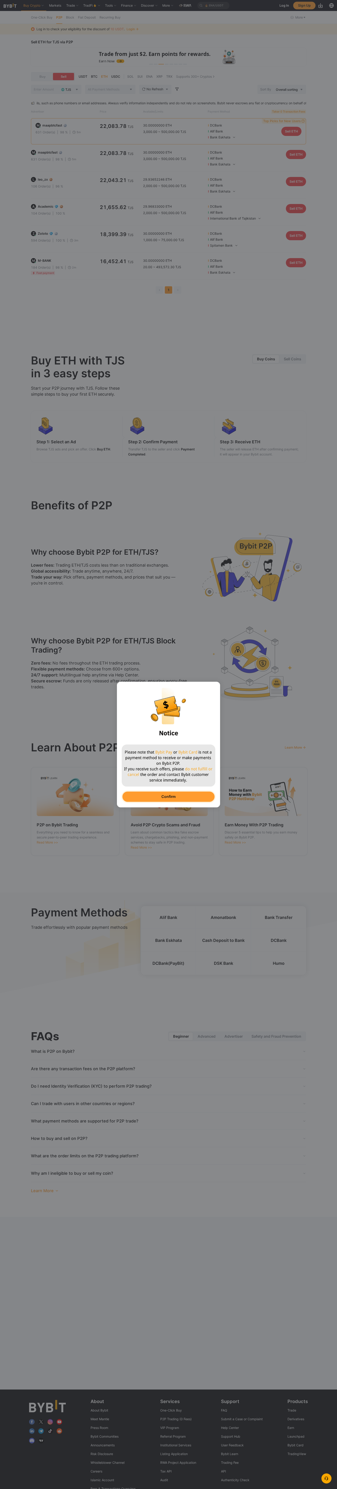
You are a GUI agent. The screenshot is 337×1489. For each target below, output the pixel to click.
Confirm (168, 796)
